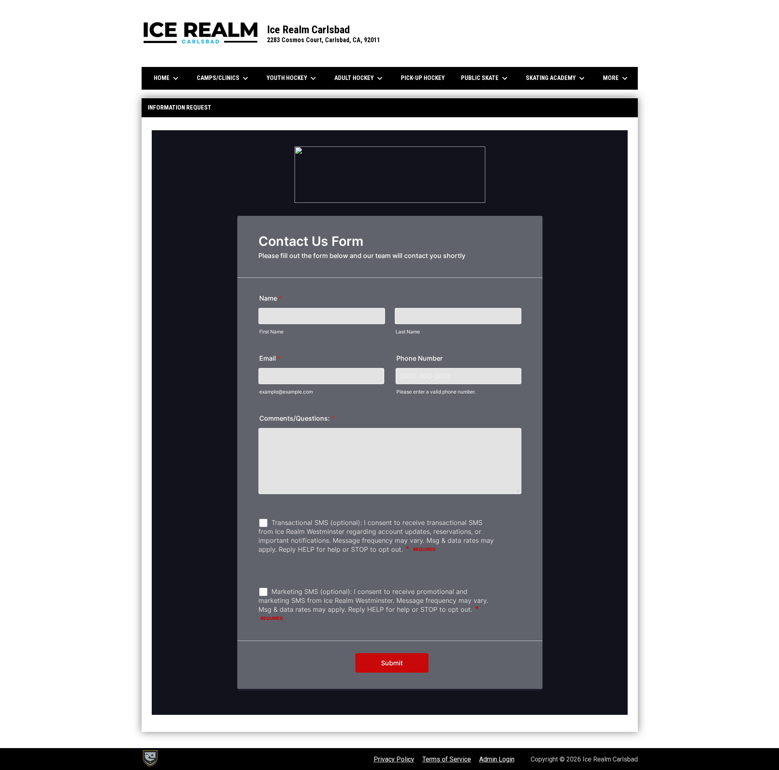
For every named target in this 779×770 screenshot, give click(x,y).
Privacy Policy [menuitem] (394, 759)
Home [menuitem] (167, 78)
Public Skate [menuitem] (485, 78)
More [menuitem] (616, 78)
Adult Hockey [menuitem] (359, 78)
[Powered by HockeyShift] (150, 758)
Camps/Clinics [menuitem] (223, 78)
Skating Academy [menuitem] (556, 78)
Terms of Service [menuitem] (446, 759)
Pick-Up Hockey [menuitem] (423, 78)
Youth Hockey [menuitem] (292, 78)
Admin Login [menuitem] (496, 759)
